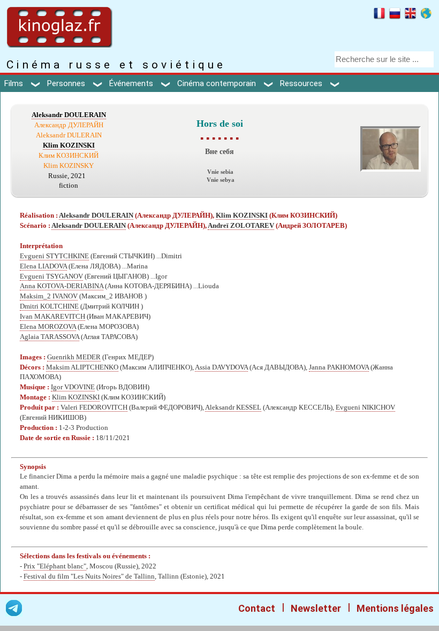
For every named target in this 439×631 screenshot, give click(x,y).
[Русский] (395, 15)
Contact (256, 608)
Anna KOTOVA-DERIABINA (61, 286)
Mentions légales (395, 608)
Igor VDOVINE (73, 387)
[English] (410, 15)
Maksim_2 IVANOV (49, 296)
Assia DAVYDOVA (221, 367)
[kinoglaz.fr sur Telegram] (13, 609)
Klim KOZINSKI (69, 145)
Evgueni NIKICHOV (365, 407)
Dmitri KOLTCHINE (49, 306)
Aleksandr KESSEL (233, 407)
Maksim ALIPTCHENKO (82, 367)
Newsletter (316, 608)
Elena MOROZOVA (48, 326)
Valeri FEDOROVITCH (93, 407)
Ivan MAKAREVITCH (52, 316)
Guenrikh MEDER (74, 357)
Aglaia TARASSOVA (49, 337)
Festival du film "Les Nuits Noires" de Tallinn (89, 576)
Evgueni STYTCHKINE (54, 256)
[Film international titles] (426, 15)
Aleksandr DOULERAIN (69, 115)
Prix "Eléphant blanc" (55, 566)
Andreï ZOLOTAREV (241, 225)
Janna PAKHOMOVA (339, 367)
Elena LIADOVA (43, 266)
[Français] (379, 15)
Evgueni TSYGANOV (51, 276)
